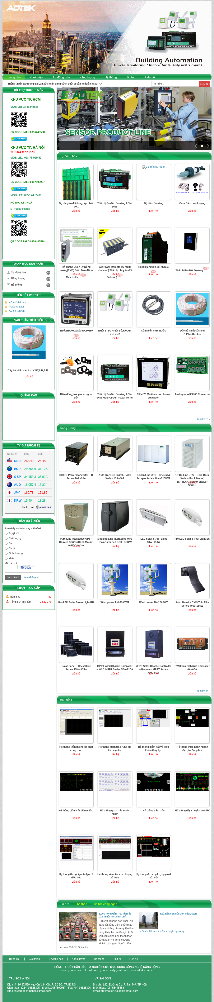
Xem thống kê (31, 577)
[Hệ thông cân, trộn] (153, 791)
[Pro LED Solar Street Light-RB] (76, 597)
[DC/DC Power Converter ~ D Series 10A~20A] (76, 468)
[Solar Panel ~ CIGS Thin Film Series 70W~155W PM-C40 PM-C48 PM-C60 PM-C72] (192, 596)
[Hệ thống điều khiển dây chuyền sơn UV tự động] (192, 791)
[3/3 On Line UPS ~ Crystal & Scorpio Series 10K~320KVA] (153, 469)
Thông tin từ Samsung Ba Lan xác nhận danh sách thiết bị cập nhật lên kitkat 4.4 (55, 83)
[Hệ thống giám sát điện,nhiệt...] (76, 791)
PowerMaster (16, 306)
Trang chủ (14, 77)
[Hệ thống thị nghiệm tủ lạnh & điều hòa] (76, 860)
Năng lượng (87, 77)
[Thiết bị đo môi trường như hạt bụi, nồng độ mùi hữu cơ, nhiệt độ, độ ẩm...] (192, 253)
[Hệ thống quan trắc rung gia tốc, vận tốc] (115, 727)
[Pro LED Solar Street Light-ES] (192, 533)
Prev (46, 319)
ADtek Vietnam (17, 302)
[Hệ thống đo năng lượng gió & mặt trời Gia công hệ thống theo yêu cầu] (153, 856)
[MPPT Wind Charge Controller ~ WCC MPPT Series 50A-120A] (115, 659)
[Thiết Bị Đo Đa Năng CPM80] (76, 326)
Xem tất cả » (203, 419)
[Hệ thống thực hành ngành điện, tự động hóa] (192, 727)
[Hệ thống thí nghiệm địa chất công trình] (76, 735)
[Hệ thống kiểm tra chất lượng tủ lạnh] (115, 860)
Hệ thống (111, 77)
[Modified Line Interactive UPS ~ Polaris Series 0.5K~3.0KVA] (115, 532)
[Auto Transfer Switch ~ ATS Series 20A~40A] (115, 460)
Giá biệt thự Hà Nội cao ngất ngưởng (163, 931)
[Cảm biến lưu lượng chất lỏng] (192, 193)
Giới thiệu (36, 77)
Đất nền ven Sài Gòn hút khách (178, 913)
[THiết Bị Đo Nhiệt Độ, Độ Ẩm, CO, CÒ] (115, 312)
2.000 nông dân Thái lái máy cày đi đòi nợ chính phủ (115, 915)
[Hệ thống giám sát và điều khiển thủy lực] (153, 727)
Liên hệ (150, 77)
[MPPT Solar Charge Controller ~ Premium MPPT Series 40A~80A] (153, 659)
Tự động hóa (61, 77)
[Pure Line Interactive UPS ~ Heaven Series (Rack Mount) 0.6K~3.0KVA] (76, 533)
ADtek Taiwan (17, 310)
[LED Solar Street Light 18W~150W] (153, 532)
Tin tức (130, 77)
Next (50, 319)
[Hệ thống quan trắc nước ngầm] (115, 791)
